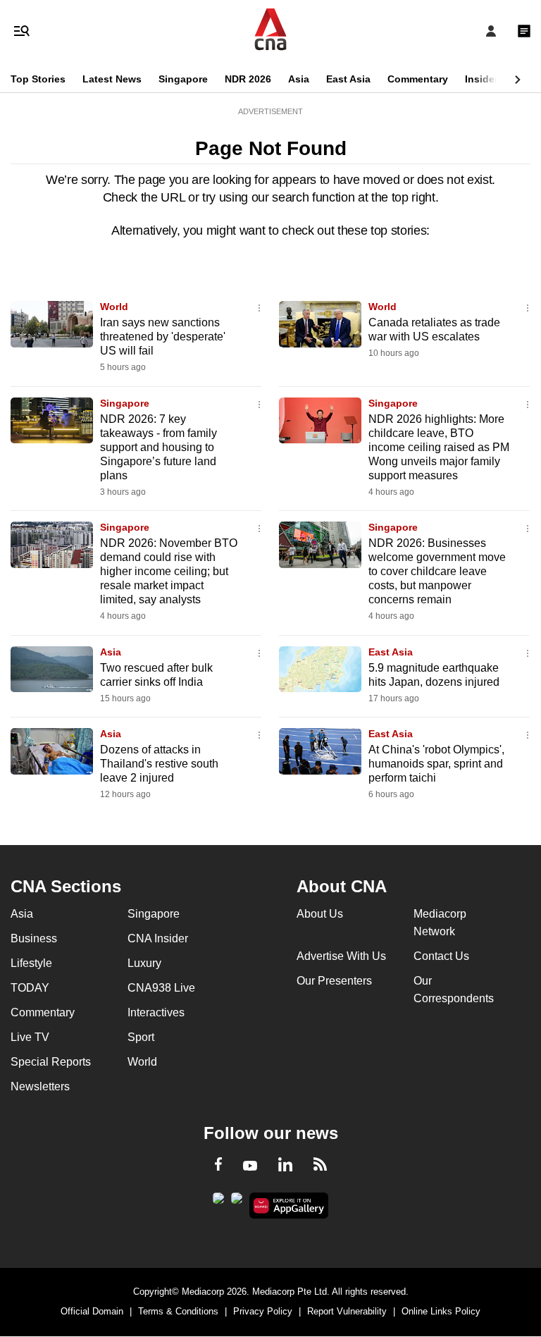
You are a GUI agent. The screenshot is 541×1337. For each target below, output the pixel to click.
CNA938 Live (161, 988)
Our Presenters (334, 981)
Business (34, 938)
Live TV (30, 1037)
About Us (320, 914)
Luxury (144, 963)
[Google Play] (218, 1202)
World (114, 306)
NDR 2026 (248, 79)
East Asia (348, 79)
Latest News (112, 79)
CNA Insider (158, 938)
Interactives (156, 1012)
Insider (481, 79)
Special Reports (51, 1062)
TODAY (30, 988)
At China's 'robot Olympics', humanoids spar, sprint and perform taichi (436, 764)
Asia (298, 79)
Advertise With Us (341, 956)
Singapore (183, 79)
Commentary (417, 79)
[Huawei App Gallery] (289, 1206)
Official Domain (92, 1311)
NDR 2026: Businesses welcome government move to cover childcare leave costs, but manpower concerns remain (437, 571)
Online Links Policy (441, 1311)
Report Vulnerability (347, 1311)
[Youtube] (250, 1166)
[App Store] (236, 1202)
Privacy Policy (262, 1311)
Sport (141, 1037)
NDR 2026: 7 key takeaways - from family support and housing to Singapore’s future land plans (158, 447)
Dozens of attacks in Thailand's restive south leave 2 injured (159, 764)
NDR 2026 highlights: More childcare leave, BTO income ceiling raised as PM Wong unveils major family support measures (438, 447)
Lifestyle (31, 963)
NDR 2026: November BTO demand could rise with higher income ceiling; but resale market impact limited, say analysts (168, 571)
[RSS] (320, 1166)
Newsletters (40, 1086)
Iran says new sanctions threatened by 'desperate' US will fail (162, 336)
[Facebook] (218, 1166)
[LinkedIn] (285, 1167)
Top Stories (38, 79)
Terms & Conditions (178, 1311)
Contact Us (441, 956)
